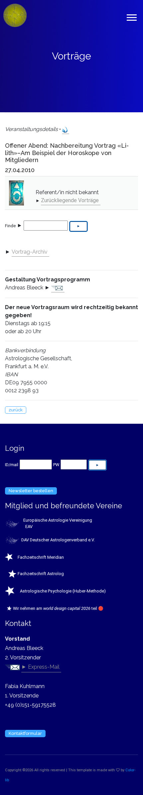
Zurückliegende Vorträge (70, 200)
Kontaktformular (25, 733)
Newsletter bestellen (31, 490)
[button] (131, 16)
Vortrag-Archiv (30, 252)
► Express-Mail (40, 667)
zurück (16, 409)
